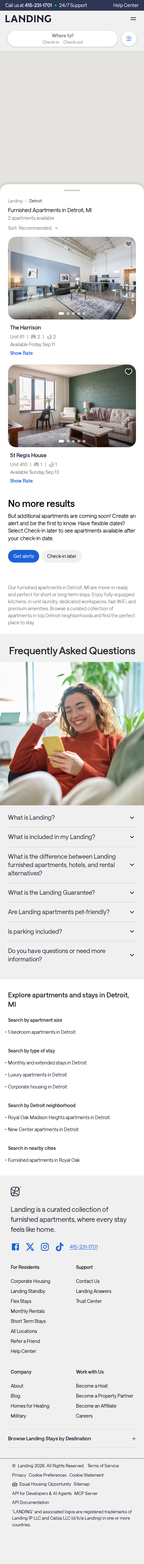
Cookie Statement (86, 1475)
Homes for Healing (30, 1406)
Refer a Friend (25, 1341)
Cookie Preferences (48, 1475)
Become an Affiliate (96, 1406)
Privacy (19, 1475)
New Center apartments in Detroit (43, 1129)
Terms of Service (103, 1465)
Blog (15, 1396)
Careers (84, 1416)
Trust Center (89, 1301)
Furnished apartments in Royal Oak (44, 1160)
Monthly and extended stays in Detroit (47, 1062)
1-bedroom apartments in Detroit (42, 1032)
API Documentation (30, 1502)
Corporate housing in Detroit (37, 1086)
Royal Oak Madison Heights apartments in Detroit (59, 1117)
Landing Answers (93, 1291)
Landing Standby (28, 1291)
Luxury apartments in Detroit (37, 1074)
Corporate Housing (30, 1281)
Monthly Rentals (28, 1311)
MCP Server (86, 1493)
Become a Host (92, 1386)
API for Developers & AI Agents (42, 1493)
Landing (15, 200)
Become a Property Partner (104, 1396)
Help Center (126, 5)
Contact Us (87, 1281)
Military (18, 1416)
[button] (62, 42)
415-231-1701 (38, 5)
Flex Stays (21, 1301)
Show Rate (21, 353)
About (17, 1386)
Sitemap (82, 1484)
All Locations (24, 1331)
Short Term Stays (28, 1321)
